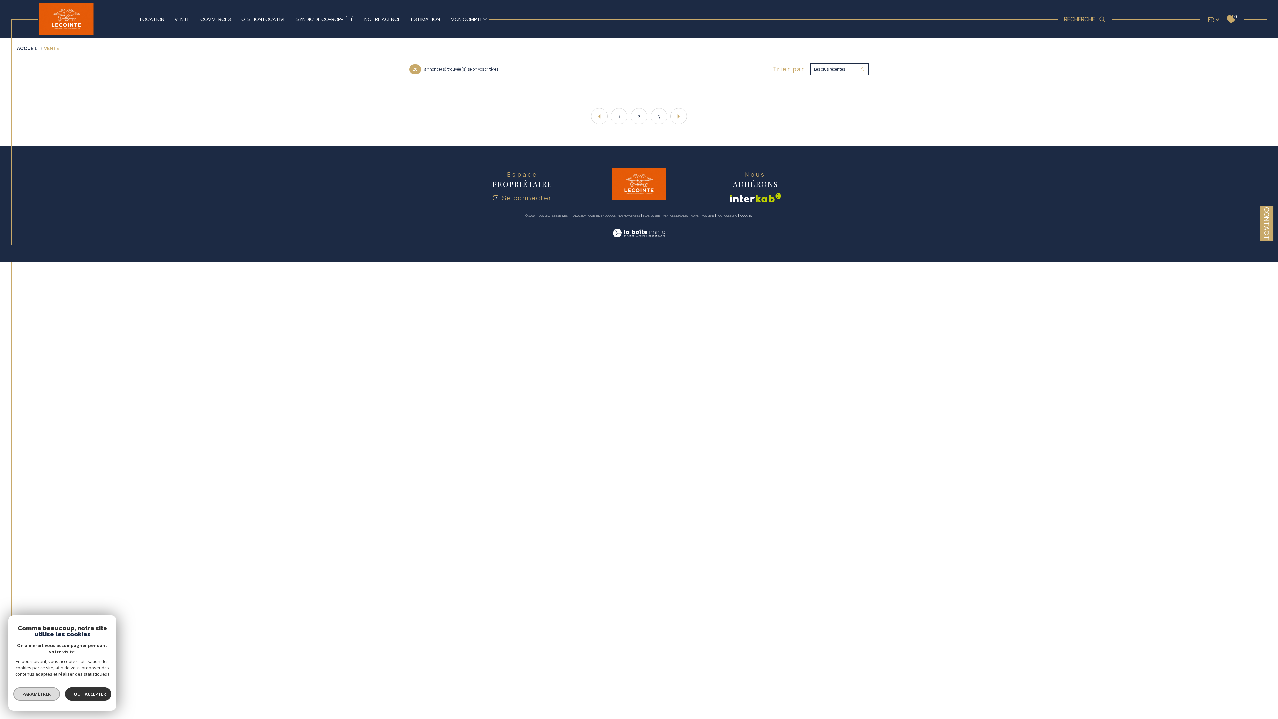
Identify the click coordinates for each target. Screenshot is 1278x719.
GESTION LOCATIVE (263, 19)
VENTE (182, 19)
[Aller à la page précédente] (599, 116)
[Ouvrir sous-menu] (484, 18)
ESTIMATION (425, 19)
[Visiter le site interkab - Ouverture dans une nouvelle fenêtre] (755, 197)
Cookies (746, 215)
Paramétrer (37, 694)
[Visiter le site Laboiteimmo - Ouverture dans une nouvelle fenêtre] (639, 241)
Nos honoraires (629, 215)
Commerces (215, 19)
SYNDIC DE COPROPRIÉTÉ (325, 19)
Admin (695, 215)
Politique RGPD (727, 215)
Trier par (789, 69)
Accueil (27, 48)
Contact (1266, 223)
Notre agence (382, 19)
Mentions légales (675, 215)
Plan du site (651, 215)
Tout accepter (88, 694)
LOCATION (152, 19)
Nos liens (708, 215)
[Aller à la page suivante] (678, 116)
